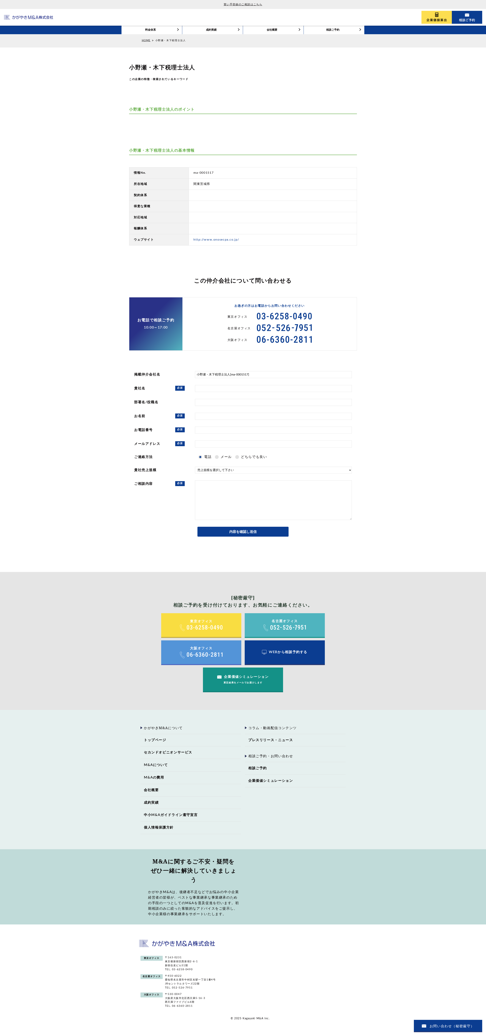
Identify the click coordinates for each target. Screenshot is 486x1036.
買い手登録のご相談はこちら (243, 4)
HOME (146, 40)
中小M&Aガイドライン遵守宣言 (171, 815)
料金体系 (150, 30)
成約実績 (211, 30)
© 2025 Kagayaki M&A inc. (250, 1018)
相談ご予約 (332, 30)
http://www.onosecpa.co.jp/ (216, 239)
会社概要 (272, 30)
